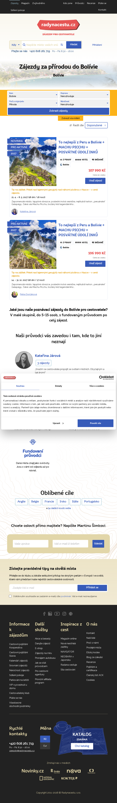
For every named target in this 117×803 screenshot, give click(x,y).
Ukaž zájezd (95, 181)
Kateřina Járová (28, 211)
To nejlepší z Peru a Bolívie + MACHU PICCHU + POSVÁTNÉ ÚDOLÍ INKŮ (81, 147)
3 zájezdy (43, 363)
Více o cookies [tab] (96, 386)
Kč (45, 739)
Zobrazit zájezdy (58, 111)
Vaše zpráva (20, 540)
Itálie (75, 501)
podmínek (66, 596)
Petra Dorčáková (28, 294)
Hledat (73, 44)
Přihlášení (97, 45)
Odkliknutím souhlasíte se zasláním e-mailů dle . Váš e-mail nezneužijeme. (55, 596)
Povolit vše (95, 423)
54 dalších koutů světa (59, 508)
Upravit (56, 423)
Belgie (35, 501)
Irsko (63, 501)
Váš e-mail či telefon (64, 540)
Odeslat (98, 543)
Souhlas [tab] (20, 386)
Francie (49, 501)
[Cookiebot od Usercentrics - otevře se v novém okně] (101, 378)
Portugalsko (91, 501)
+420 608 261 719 (40, 51)
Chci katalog (82, 746)
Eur (45, 745)
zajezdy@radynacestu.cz (22, 750)
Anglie (21, 501)
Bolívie (66, 165)
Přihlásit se (92, 587)
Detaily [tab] (58, 386)
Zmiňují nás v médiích (58, 763)
